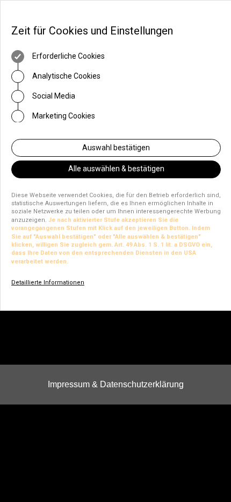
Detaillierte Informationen (47, 282)
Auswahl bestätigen (116, 147)
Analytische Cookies (65, 76)
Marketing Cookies (63, 115)
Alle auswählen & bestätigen (116, 168)
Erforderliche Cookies (68, 56)
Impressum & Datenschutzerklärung (116, 384)
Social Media (53, 96)
